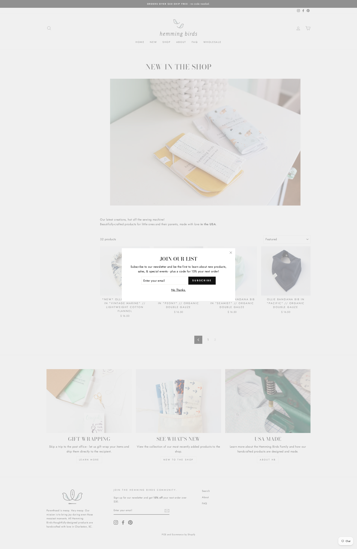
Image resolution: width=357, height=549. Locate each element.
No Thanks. (178, 290)
